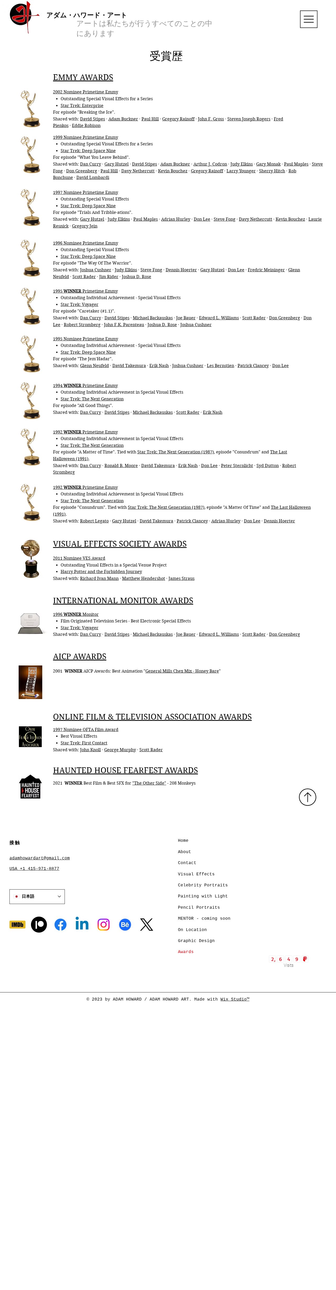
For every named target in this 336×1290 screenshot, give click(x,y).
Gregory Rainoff (178, 119)
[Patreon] (39, 925)
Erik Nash (159, 365)
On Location (192, 930)
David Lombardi (92, 177)
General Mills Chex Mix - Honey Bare (182, 671)
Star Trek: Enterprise (82, 105)
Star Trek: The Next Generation (92, 398)
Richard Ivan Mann (99, 578)
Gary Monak (268, 164)
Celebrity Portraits (203, 885)
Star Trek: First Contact (84, 743)
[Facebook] (60, 925)
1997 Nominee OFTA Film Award (85, 729)
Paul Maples (296, 164)
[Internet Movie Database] (17, 925)
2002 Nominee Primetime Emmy (85, 91)
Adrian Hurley (175, 219)
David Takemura (129, 365)
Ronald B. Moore (121, 465)
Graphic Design (196, 941)
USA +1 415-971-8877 (34, 868)
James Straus (182, 578)
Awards (186, 952)
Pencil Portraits (199, 907)
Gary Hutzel (116, 164)
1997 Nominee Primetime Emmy (85, 192)
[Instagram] (104, 925)
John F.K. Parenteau (124, 324)
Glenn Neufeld (94, 365)
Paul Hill (150, 119)
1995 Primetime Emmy (85, 291)
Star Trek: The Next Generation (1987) (175, 452)
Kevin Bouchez (172, 170)
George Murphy (120, 749)
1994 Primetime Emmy (85, 385)
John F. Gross (211, 119)
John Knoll (90, 749)
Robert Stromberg (82, 324)
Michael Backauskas (153, 317)
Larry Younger (241, 170)
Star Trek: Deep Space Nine (88, 150)
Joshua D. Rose (136, 276)
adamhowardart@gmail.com (39, 858)
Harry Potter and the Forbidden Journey (101, 571)
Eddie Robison (86, 125)
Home (183, 840)
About (184, 852)
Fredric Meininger (266, 269)
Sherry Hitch (272, 170)
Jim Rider (108, 276)
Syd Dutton (267, 465)
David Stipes (92, 119)
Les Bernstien (220, 365)
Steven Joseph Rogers (248, 119)
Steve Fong (224, 219)
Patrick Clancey (253, 365)
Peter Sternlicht (237, 465)
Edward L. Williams (219, 317)
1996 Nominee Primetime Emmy (85, 243)
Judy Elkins (241, 164)
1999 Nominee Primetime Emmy (85, 137)
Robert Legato (94, 521)
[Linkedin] (82, 925)
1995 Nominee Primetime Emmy (85, 338)
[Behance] (125, 925)
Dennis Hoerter (181, 269)
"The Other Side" (149, 783)
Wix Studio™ (234, 999)
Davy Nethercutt (138, 170)
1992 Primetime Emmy (85, 432)
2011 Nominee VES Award (79, 558)
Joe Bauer (186, 317)
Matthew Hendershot (143, 578)
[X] (147, 925)
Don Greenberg (81, 170)
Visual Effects (196, 874)
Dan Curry (90, 164)
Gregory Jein (84, 226)
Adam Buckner (123, 119)
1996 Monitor (76, 614)
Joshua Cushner (95, 269)
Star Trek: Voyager (79, 304)
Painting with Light (203, 896)
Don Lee (202, 219)
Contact (187, 863)
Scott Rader (84, 276)
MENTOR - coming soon (204, 918)
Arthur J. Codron (210, 164)
